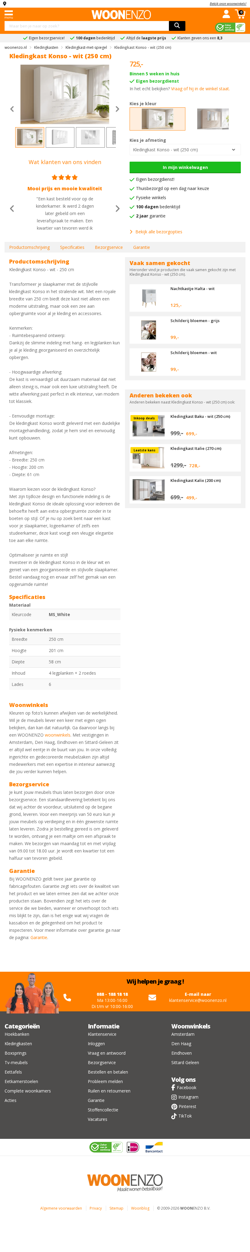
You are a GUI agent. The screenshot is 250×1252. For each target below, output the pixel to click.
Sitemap (116, 1208)
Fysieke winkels (151, 197)
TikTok (185, 1116)
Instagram (188, 1097)
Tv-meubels (16, 1062)
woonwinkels (57, 735)
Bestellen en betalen (108, 1072)
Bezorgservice (109, 247)
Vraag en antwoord (107, 1053)
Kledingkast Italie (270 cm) (195, 448)
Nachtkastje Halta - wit (192, 288)
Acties (10, 1100)
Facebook (186, 1087)
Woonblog (140, 1208)
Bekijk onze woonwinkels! (228, 3)
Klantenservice (102, 1034)
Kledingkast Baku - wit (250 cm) (200, 416)
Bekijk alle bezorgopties (158, 232)
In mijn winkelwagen (185, 167)
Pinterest (187, 1106)
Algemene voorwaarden (61, 1208)
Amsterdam (183, 1034)
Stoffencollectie (103, 1110)
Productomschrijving (29, 247)
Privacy (96, 1208)
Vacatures (97, 1119)
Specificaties (72, 247)
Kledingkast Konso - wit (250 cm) (165, 149)
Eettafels (13, 1072)
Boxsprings (16, 1053)
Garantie (141, 247)
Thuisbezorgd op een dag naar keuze (172, 188)
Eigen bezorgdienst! (155, 179)
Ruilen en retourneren (109, 1091)
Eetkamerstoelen (21, 1081)
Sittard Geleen (185, 1062)
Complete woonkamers (28, 1091)
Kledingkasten (18, 1043)
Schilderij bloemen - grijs (195, 320)
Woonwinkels (190, 1026)
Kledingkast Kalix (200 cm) (195, 480)
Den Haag (181, 1043)
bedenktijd (158, 207)
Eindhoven (181, 1053)
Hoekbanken (17, 1034)
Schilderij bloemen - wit (193, 352)
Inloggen (96, 1043)
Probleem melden (105, 1081)
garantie (151, 216)
